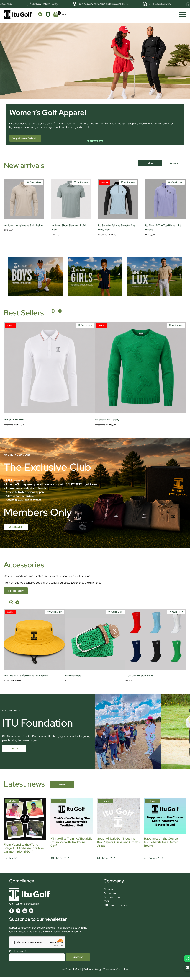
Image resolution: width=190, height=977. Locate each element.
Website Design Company (99, 969)
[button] (53, 312)
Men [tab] (150, 163)
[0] (55, 13)
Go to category (16, 590)
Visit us (14, 748)
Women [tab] (174, 163)
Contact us (110, 893)
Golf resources (112, 897)
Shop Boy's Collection (23, 138)
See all (62, 784)
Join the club (15, 527)
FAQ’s (107, 901)
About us (109, 889)
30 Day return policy (115, 905)
